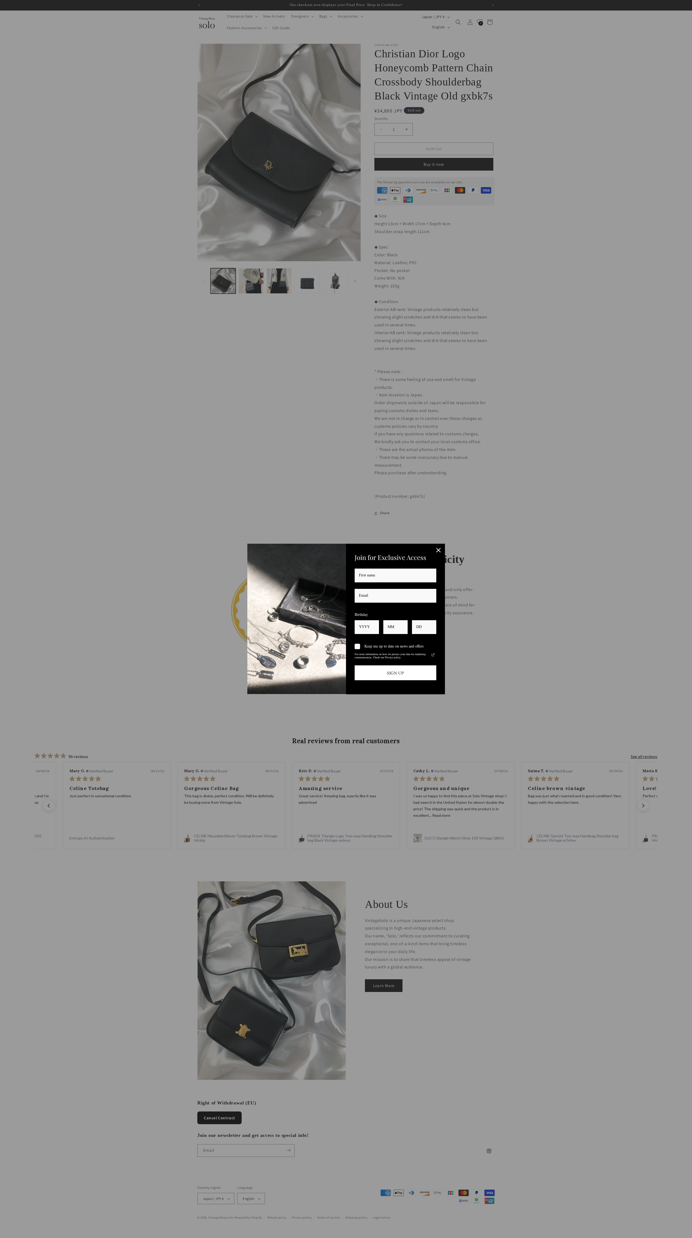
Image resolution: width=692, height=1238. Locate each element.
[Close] (438, 550)
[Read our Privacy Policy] (433, 655)
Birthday (361, 614)
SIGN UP (395, 673)
